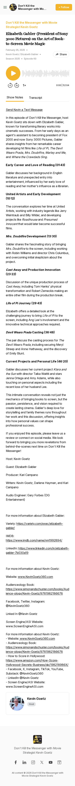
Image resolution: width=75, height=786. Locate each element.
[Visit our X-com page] (42, 762)
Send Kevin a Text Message (24, 109)
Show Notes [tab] (15, 97)
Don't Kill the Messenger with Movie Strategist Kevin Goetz (33, 7)
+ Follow (63, 7)
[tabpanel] (37, 399)
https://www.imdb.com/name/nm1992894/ (34, 540)
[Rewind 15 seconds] (10, 85)
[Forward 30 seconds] (16, 85)
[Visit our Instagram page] (33, 762)
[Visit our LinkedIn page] (24, 762)
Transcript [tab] (35, 97)
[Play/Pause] (13, 73)
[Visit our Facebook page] (15, 762)
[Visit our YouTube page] (50, 762)
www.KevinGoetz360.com (35, 576)
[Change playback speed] (24, 85)
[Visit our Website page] (59, 762)
